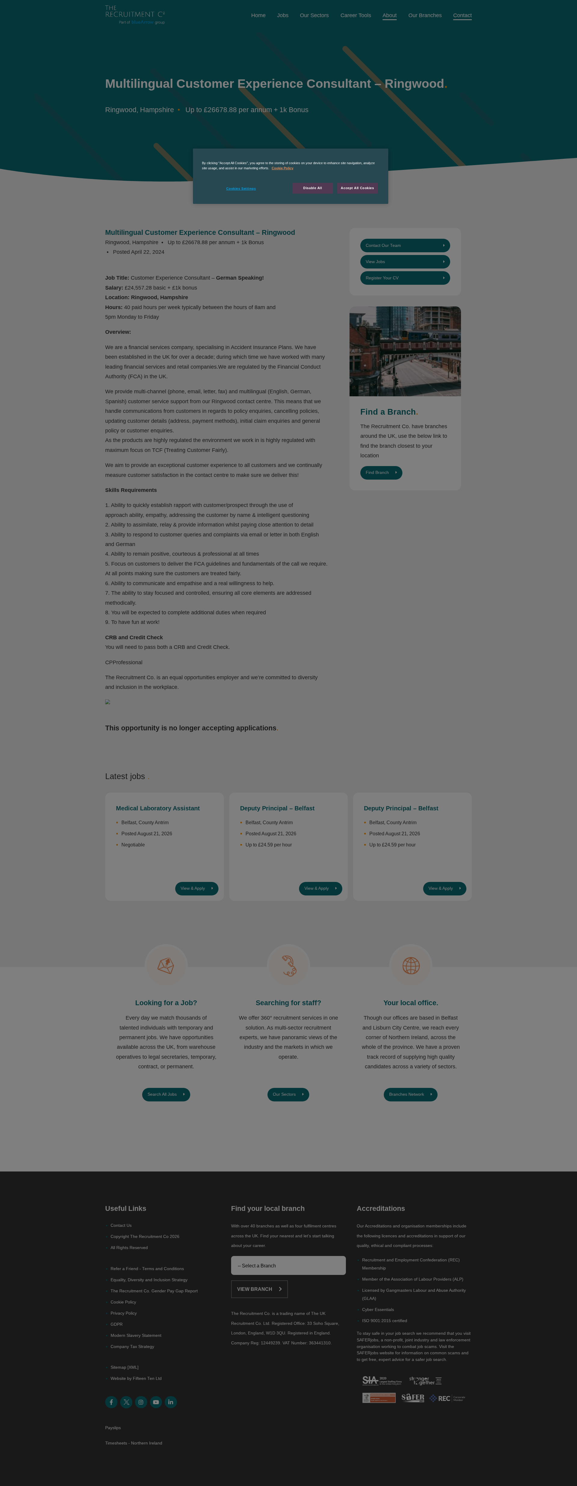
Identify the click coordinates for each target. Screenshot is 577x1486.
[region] (290, 176)
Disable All (312, 188)
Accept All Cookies (357, 188)
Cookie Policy (282, 168)
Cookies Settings (241, 188)
